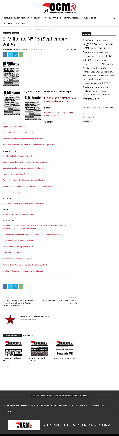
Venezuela (91, 98)
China (106, 48)
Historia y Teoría (71, 18)
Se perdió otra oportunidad (14, 126)
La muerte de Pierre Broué (14, 253)
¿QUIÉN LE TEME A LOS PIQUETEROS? (18, 133)
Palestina (99, 87)
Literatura (86, 84)
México (106, 83)
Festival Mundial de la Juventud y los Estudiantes (23, 203)
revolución (87, 91)
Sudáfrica (86, 95)
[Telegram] (15, 54)
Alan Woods (89, 40)
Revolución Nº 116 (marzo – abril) (65, 358)
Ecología (97, 60)
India (84, 75)
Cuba (109, 56)
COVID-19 (87, 56)
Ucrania (100, 94)
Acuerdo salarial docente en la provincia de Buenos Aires (26, 162)
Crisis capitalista (98, 56)
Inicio (4, 30)
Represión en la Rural (11, 192)
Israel (90, 79)
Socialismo (103, 91)
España (86, 68)
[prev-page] (4, 365)
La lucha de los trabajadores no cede (18, 156)
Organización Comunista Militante (17, 49)
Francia (86, 72)
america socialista (103, 40)
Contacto (26, 23)
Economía (105, 60)
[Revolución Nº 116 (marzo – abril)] (65, 348)
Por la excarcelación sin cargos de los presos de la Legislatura (28, 145)
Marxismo (96, 83)
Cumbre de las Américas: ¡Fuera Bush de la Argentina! (25, 265)
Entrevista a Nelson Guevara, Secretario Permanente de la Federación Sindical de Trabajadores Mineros (18, 302)
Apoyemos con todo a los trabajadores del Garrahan (24, 168)
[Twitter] (10, 54)
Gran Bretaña (97, 72)
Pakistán (88, 87)
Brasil (86, 48)
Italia (96, 79)
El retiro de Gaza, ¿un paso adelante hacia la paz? (23, 271)
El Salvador (107, 64)
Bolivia (109, 44)
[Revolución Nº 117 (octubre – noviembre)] (39, 348)
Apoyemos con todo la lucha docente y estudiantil (23, 139)
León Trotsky (104, 79)
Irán (84, 79)
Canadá (93, 48)
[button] (113, 18)
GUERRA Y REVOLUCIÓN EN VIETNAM (18, 214)
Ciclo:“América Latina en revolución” (17, 259)
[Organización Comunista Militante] (59, 8)
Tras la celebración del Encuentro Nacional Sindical (24, 180)
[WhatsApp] (21, 54)
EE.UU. (95, 64)
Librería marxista (11, 23)
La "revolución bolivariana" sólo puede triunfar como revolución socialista (33, 234)
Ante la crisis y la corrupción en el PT (18, 247)
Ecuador (86, 64)
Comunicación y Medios (101, 52)
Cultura (87, 60)
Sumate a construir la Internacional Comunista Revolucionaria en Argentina (59, 396)
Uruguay (107, 95)
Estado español (99, 68)
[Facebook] (5, 54)
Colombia (88, 52)
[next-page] (7, 365)
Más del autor (28, 335)
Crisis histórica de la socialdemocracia (18, 241)
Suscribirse (87, 122)
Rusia (94, 91)
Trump (93, 95)
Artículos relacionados (12, 335)
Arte (100, 44)
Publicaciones (90, 18)
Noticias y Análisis (53, 18)
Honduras (109, 72)
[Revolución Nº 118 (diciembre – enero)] (14, 348)
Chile (100, 48)
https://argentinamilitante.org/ (28, 319)
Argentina (90, 44)
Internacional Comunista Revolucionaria (22, 18)
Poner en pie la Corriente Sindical (16, 174)
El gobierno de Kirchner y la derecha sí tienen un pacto (60, 301)
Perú (107, 87)
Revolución (23, 30)
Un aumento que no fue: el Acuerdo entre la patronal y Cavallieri (29, 186)
